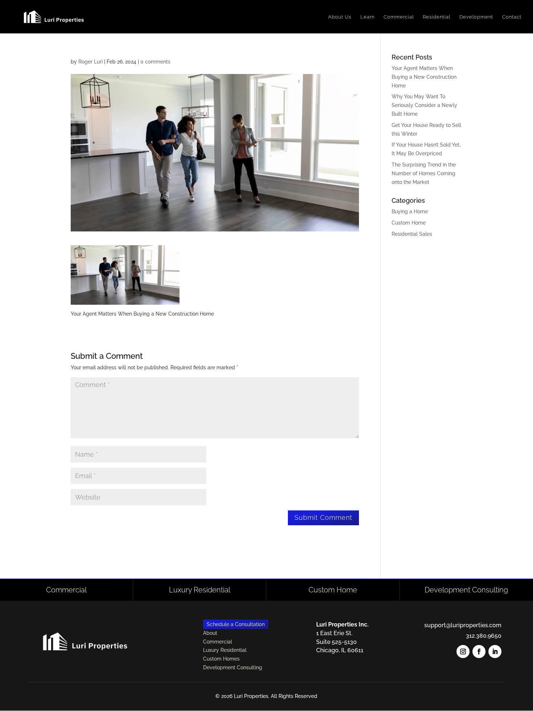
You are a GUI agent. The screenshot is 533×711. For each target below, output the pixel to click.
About (210, 633)
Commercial (399, 17)
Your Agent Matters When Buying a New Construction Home (424, 77)
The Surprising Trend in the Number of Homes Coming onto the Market (424, 173)
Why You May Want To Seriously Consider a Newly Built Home (424, 105)
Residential (436, 17)
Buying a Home (410, 211)
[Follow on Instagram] (463, 651)
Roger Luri (90, 62)
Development (476, 17)
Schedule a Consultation (236, 624)
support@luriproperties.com (462, 625)
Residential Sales (412, 234)
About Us (339, 17)
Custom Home (409, 223)
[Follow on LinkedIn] (494, 651)
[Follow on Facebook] (479, 651)
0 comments (155, 62)
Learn (367, 17)
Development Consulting (466, 589)
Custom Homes (221, 659)
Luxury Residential (199, 589)
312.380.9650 (483, 635)
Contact (511, 17)
